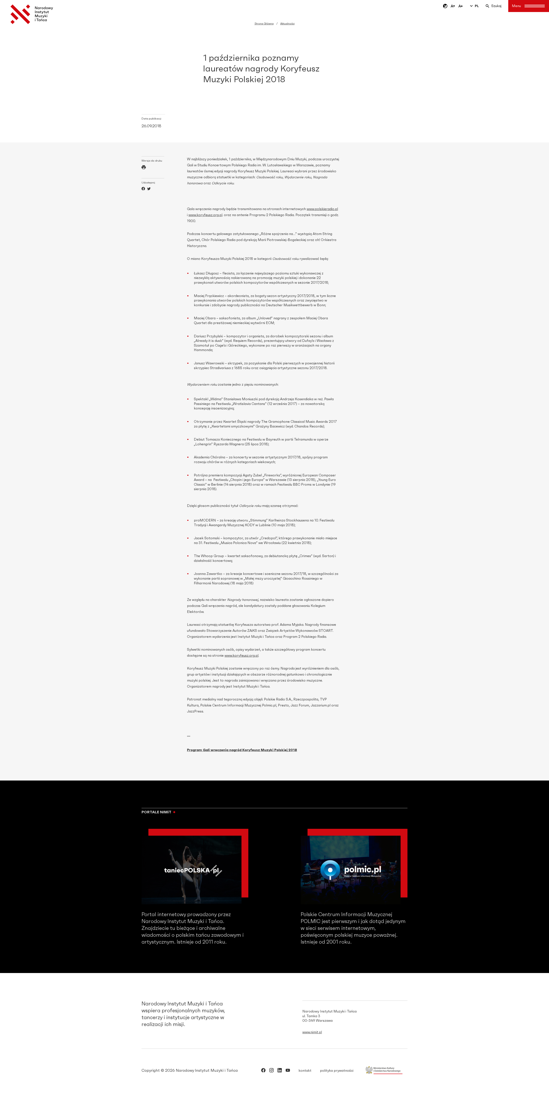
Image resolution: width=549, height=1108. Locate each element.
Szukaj (496, 6)
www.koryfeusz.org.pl (205, 215)
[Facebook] (143, 189)
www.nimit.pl (312, 1032)
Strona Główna (264, 23)
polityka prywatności (336, 1070)
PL (477, 6)
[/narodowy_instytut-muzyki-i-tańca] (280, 1071)
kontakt (305, 1070)
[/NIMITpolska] (263, 1071)
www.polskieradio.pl (322, 209)
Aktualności (287, 23)
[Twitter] (149, 189)
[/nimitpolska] (271, 1071)
